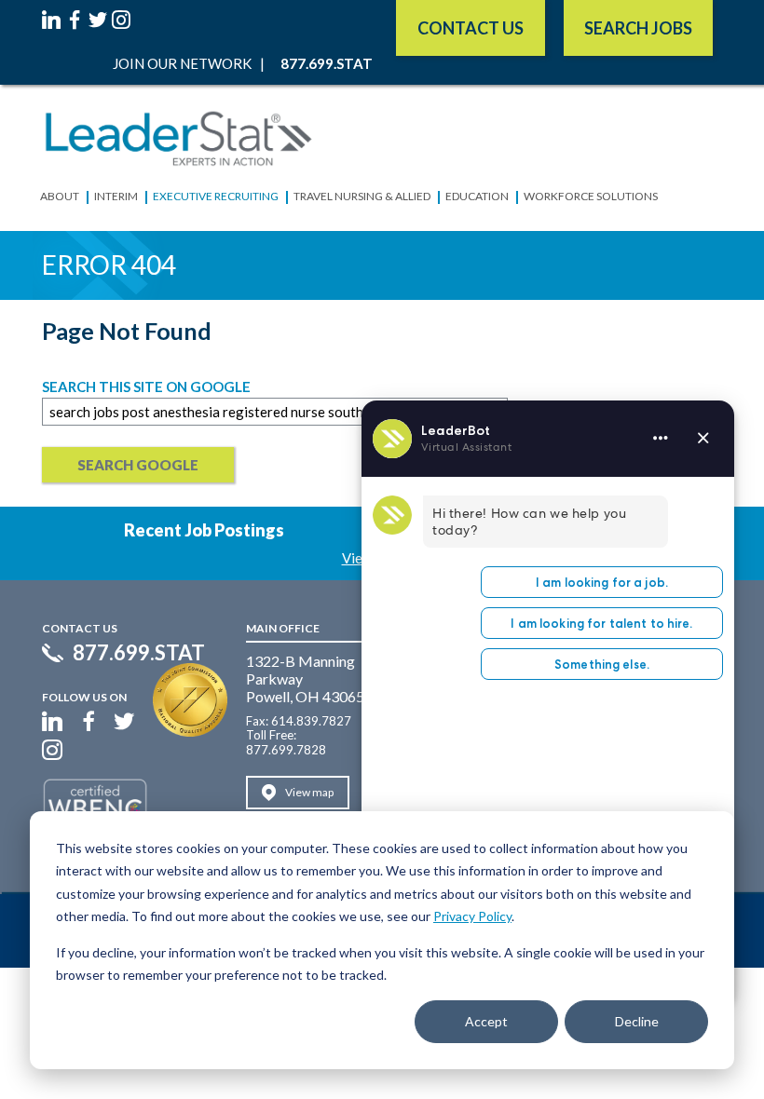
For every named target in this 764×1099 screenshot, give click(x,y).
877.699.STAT (139, 653)
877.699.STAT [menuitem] (326, 63)
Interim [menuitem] (116, 196)
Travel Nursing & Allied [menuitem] (361, 196)
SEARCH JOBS (638, 28)
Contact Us (470, 28)
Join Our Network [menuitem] (182, 63)
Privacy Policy (472, 916)
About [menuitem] (59, 196)
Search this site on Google (146, 386)
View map (309, 792)
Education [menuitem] (477, 196)
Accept (486, 1021)
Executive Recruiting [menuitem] (216, 196)
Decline (637, 1021)
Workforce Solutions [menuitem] (591, 196)
